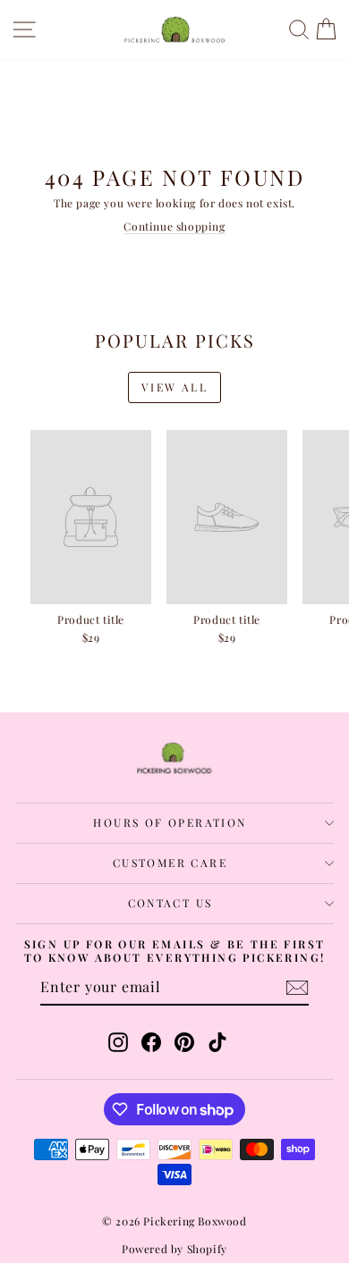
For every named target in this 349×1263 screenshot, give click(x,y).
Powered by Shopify (174, 1249)
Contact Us (170, 903)
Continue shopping (174, 226)
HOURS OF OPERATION (169, 822)
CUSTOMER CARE (170, 862)
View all (174, 387)
